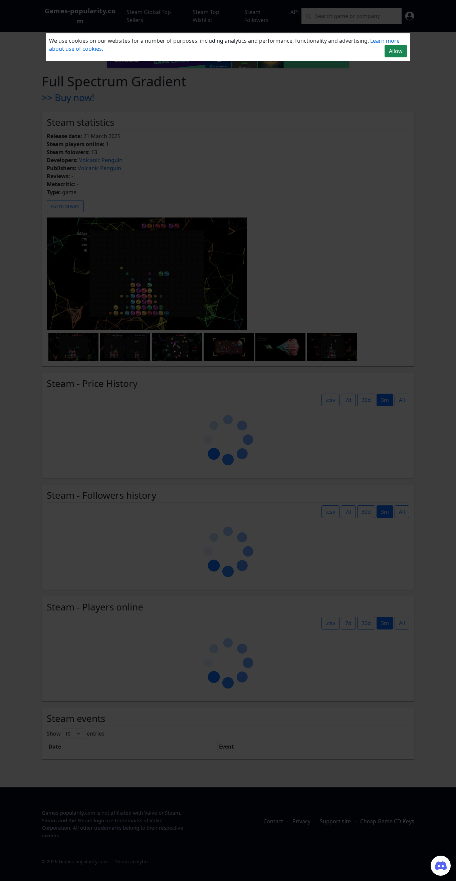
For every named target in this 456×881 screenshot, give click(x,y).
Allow (396, 51)
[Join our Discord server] (441, 866)
